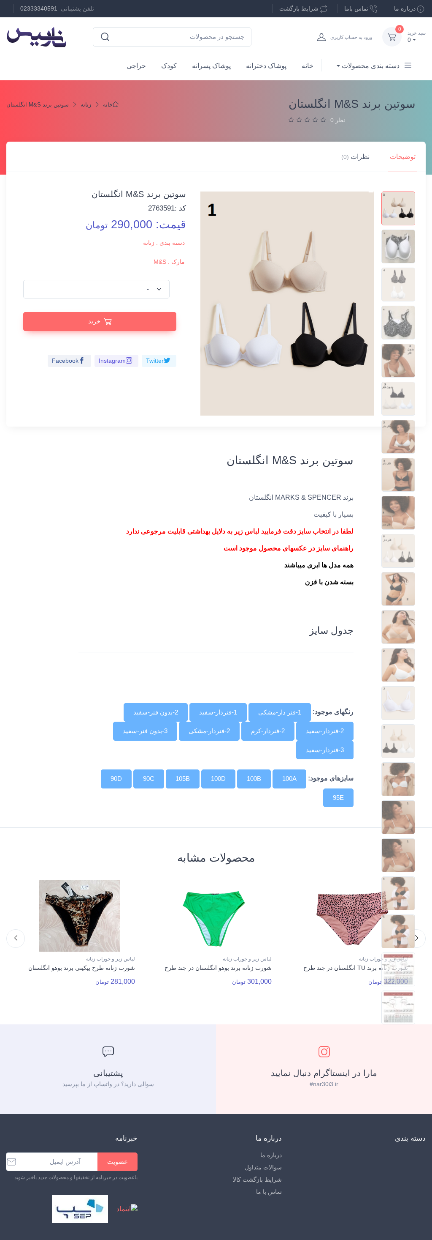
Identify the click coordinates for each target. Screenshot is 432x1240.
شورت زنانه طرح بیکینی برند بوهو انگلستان (81, 967)
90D (116, 778)
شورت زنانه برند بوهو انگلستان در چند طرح (218, 967)
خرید (94, 321)
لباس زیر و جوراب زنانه (110, 959)
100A (289, 778)
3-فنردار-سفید (325, 749)
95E (338, 797)
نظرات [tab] (355, 156)
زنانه (86, 104)
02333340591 (38, 8)
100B (254, 778)
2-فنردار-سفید (325, 730)
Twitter (155, 360)
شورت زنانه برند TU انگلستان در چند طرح (355, 967)
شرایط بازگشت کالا (257, 1179)
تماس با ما (268, 1191)
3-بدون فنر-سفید (145, 730)
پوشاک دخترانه (266, 65)
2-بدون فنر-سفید (155, 712)
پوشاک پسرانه (211, 65)
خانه (307, 65)
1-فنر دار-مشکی (279, 712)
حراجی (136, 65)
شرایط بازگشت (299, 8)
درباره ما (405, 8)
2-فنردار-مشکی (209, 730)
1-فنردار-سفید (218, 712)
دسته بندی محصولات (370, 65)
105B (183, 778)
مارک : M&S (169, 261)
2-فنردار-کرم (268, 730)
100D (218, 778)
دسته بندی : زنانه (164, 242)
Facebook (65, 360)
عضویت (117, 1161)
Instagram (112, 360)
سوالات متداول (263, 1167)
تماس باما (356, 8)
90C (148, 778)
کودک (169, 65)
